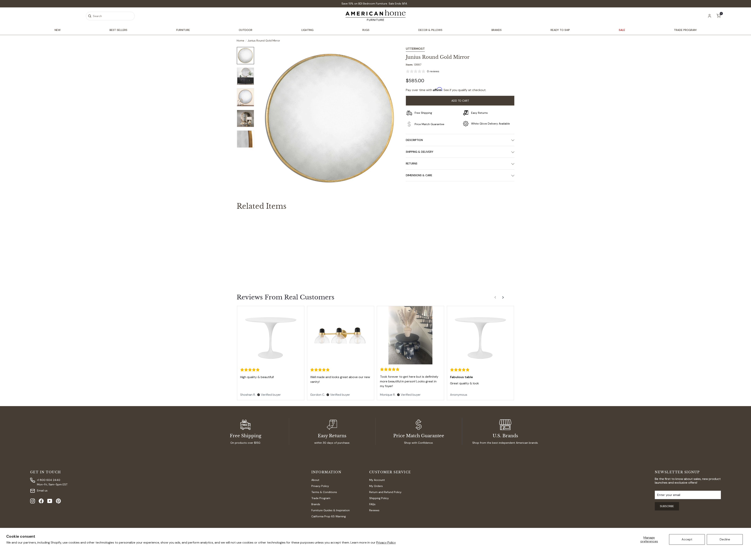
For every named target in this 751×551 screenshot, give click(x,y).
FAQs (372, 504)
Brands (496, 30)
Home (240, 40)
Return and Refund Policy (385, 492)
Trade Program (320, 498)
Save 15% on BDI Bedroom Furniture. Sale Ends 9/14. (374, 3)
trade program (685, 30)
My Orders (376, 486)
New (58, 30)
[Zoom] (330, 118)
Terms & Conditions (324, 492)
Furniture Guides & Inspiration (330, 510)
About (315, 480)
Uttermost (415, 49)
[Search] (90, 16)
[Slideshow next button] (503, 299)
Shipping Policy (379, 498)
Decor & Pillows (430, 30)
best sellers (118, 30)
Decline (725, 539)
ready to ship (560, 30)
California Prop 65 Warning (328, 516)
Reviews (374, 510)
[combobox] (110, 16)
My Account (377, 480)
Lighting (307, 30)
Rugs (365, 30)
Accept (687, 539)
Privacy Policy (386, 542)
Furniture (183, 30)
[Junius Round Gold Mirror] (258, 246)
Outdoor (245, 30)
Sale (622, 30)
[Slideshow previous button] (495, 299)
